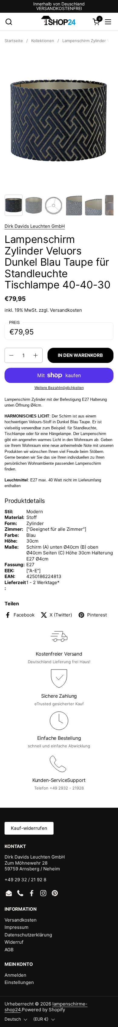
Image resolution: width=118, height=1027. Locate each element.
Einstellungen (19, 982)
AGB (9, 949)
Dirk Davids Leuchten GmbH (35, 226)
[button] (8, 21)
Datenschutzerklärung (28, 935)
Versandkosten (66, 310)
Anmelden (15, 975)
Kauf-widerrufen (29, 828)
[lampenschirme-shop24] (58, 22)
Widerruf (14, 942)
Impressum (16, 927)
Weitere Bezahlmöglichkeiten (59, 387)
